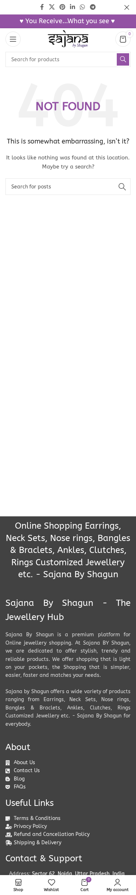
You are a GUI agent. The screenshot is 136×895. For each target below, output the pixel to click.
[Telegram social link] (92, 7)
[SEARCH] (123, 59)
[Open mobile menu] (13, 39)
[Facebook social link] (42, 7)
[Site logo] (68, 39)
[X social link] (51, 7)
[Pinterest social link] (62, 7)
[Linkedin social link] (73, 7)
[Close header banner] (127, 7)
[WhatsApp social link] (82, 7)
